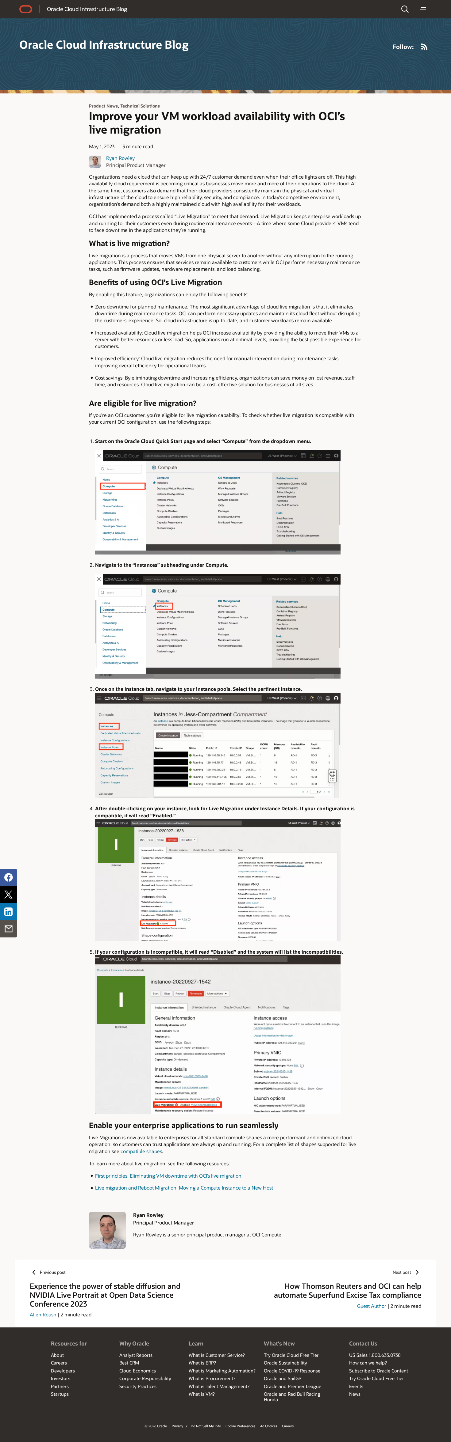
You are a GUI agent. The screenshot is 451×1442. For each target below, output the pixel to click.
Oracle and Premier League (292, 1386)
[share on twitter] (8, 894)
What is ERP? (202, 1363)
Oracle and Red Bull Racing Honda (292, 1396)
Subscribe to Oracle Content (378, 1371)
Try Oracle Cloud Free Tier (291, 1355)
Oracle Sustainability (285, 1363)
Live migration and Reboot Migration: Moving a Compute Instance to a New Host (184, 1187)
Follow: (403, 47)
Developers (63, 1371)
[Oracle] (25, 9)
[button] (405, 9)
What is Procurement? (212, 1378)
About (57, 1355)
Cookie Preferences (240, 1426)
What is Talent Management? (219, 1386)
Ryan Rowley (120, 158)
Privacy (177, 1426)
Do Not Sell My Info (206, 1426)
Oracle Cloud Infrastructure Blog (87, 9)
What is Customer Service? (217, 1355)
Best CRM (129, 1363)
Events (356, 1386)
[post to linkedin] (8, 911)
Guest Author (371, 1306)
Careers (59, 1363)
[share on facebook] (8, 877)
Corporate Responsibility (145, 1378)
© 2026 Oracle (156, 1426)
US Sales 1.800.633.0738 (375, 1355)
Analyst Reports (135, 1355)
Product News (103, 106)
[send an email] (8, 928)
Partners (60, 1386)
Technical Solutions (140, 106)
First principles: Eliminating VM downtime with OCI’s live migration (168, 1175)
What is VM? (202, 1394)
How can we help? (368, 1363)
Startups (60, 1394)
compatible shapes (141, 1151)
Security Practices (137, 1386)
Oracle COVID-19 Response (292, 1371)
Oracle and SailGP (282, 1378)
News (354, 1394)
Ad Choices (268, 1426)
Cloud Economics (137, 1371)
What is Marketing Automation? (222, 1371)
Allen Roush (43, 1314)
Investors (60, 1378)
